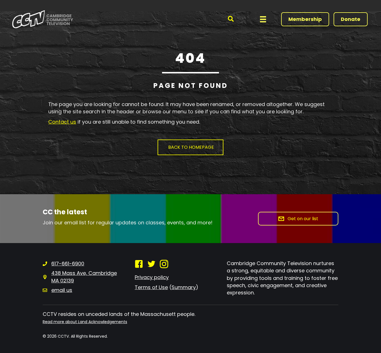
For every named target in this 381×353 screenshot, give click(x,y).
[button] (230, 19)
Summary (184, 287)
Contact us (62, 121)
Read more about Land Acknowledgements (85, 322)
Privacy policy (152, 277)
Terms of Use (151, 287)
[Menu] (263, 19)
